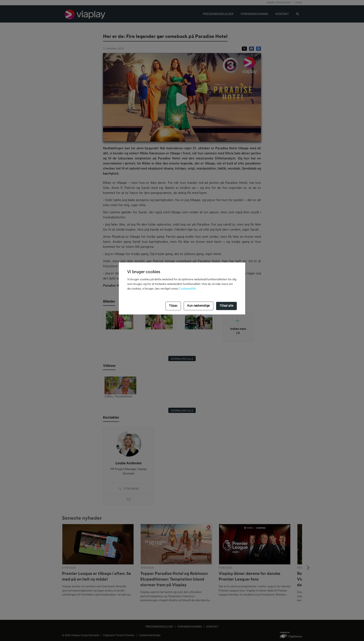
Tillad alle (226, 305)
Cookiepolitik (187, 288)
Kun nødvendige (198, 305)
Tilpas (173, 305)
